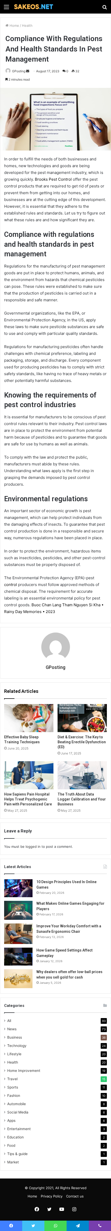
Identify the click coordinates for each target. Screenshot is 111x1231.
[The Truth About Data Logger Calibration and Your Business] (82, 775)
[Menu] (6, 9)
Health (27, 25)
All (9, 1021)
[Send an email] (27, 71)
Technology (17, 1046)
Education (15, 1137)
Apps (11, 1120)
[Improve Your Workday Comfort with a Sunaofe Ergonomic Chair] (18, 933)
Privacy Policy (51, 1196)
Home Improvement (23, 1071)
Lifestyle (14, 1054)
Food (11, 1145)
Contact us (75, 1196)
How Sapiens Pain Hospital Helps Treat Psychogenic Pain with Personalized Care (28, 799)
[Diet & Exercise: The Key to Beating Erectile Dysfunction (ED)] (82, 718)
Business (14, 1037)
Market (13, 1162)
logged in (33, 846)
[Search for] (104, 9)
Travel (12, 1079)
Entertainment (19, 1129)
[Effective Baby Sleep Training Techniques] (28, 718)
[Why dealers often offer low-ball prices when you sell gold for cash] (18, 978)
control (10, 584)
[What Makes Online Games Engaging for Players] (18, 910)
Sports (12, 1087)
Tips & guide (17, 1154)
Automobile (16, 1104)
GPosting (18, 71)
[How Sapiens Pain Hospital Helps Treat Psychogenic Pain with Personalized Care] (28, 775)
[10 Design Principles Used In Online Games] (18, 888)
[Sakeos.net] (33, 7)
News (12, 1029)
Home (14, 25)
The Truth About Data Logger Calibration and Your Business (82, 799)
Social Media (17, 1112)
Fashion (13, 1095)
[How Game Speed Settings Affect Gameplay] (18, 957)
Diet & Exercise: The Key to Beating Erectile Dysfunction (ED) (82, 742)
